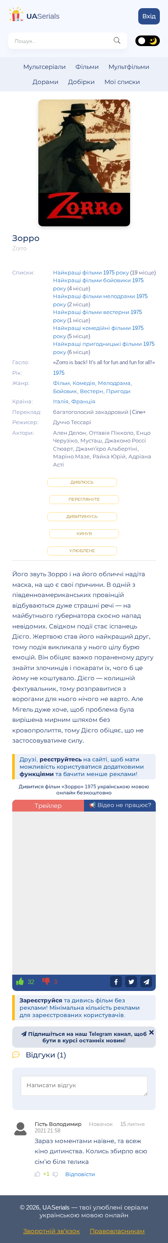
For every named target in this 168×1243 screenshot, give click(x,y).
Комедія (84, 383)
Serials (43, 16)
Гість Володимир (58, 1124)
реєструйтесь (61, 759)
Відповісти (80, 1174)
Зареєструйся (41, 1000)
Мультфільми (128, 67)
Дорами (45, 82)
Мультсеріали (44, 67)
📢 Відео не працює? (120, 805)
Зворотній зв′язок (51, 1231)
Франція (83, 401)
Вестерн (91, 391)
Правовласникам (117, 1231)
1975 (58, 372)
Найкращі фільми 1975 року (91, 272)
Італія (61, 401)
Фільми (87, 67)
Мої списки (122, 82)
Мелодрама (114, 383)
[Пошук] (117, 41)
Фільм (61, 383)
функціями (37, 774)
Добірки (81, 82)
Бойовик (65, 391)
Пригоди (118, 391)
